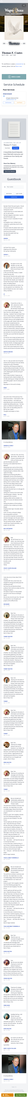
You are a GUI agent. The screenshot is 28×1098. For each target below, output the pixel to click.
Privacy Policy (10, 1091)
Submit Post (14, 197)
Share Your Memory (10, 171)
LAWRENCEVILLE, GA (11, 99)
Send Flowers (19, 102)
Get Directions (8, 102)
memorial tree (20, 64)
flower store (19, 66)
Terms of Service (18, 1091)
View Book (7, 148)
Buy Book (15, 148)
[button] (14, 430)
